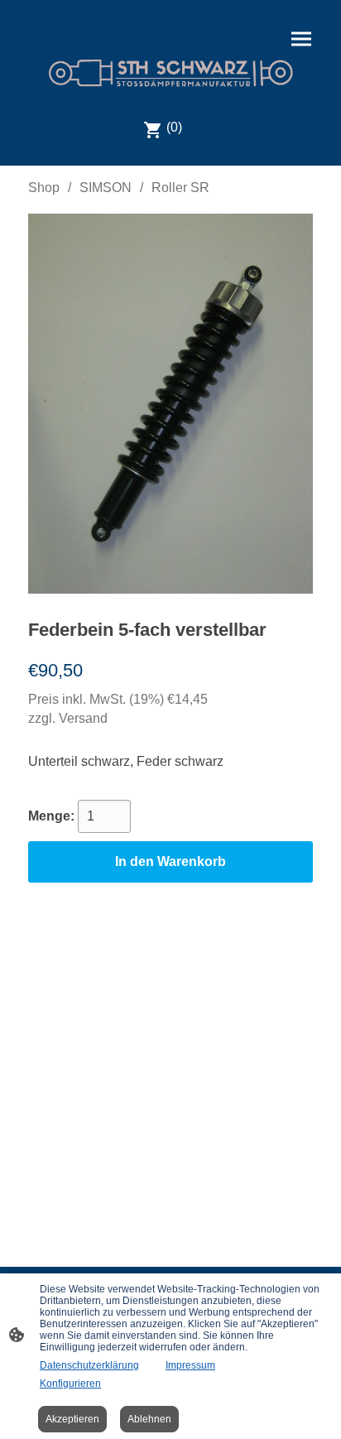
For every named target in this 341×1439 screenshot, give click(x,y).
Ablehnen (149, 1419)
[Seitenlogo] (170, 73)
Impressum (190, 1365)
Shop (44, 187)
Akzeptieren (72, 1419)
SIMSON (105, 187)
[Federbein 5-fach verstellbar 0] (170, 404)
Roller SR (180, 187)
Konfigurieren (70, 1383)
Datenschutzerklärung (89, 1365)
